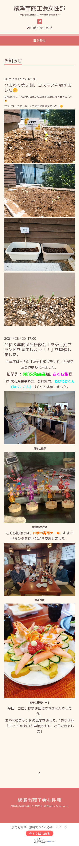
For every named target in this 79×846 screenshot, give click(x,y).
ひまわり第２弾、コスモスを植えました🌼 (38, 87)
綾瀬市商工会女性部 (39, 8)
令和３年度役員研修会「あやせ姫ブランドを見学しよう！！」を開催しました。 (38, 349)
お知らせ (13, 61)
